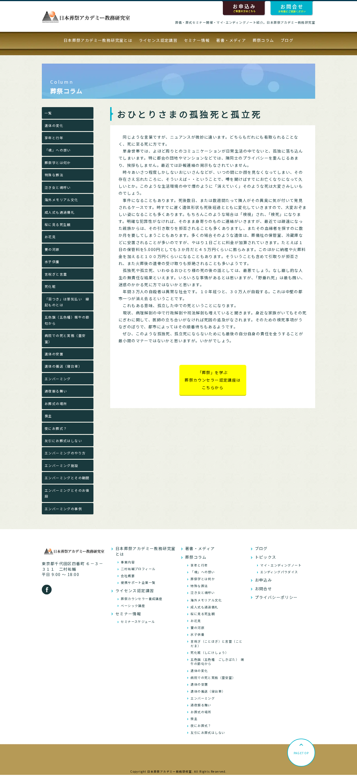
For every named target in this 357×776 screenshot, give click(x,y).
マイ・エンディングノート (280, 565)
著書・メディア (231, 40)
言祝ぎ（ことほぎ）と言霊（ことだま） (216, 643)
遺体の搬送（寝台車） (63, 366)
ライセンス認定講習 (158, 40)
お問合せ (263, 588)
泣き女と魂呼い (58, 187)
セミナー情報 (197, 40)
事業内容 (128, 562)
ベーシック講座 (133, 605)
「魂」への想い (58, 150)
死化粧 (50, 286)
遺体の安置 (54, 353)
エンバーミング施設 (61, 465)
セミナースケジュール (138, 621)
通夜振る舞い (56, 391)
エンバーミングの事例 (63, 508)
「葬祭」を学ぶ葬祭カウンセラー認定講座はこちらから (212, 380)
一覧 (48, 112)
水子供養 (52, 261)
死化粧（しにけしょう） (209, 652)
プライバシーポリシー (276, 597)
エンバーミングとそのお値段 (67, 493)
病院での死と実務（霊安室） (65, 338)
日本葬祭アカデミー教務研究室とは (98, 40)
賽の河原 (52, 249)
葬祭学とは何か (58, 162)
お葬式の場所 (56, 403)
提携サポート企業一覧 (138, 582)
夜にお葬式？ (56, 428)
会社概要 (128, 575)
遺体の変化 (54, 125)
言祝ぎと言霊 (56, 274)
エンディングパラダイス (279, 572)
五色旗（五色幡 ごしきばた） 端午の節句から (217, 661)
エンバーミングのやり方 (65, 452)
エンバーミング (58, 378)
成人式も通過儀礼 (59, 212)
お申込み (263, 580)
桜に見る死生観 (58, 224)
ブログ (287, 40)
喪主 (48, 415)
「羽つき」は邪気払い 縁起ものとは (67, 302)
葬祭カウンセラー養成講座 (141, 598)
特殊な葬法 (54, 174)
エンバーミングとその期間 (67, 477)
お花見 (50, 236)
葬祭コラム (263, 40)
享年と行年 (54, 137)
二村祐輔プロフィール (138, 569)
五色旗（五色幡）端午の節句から (67, 320)
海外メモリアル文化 (61, 199)
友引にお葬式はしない (63, 440)
